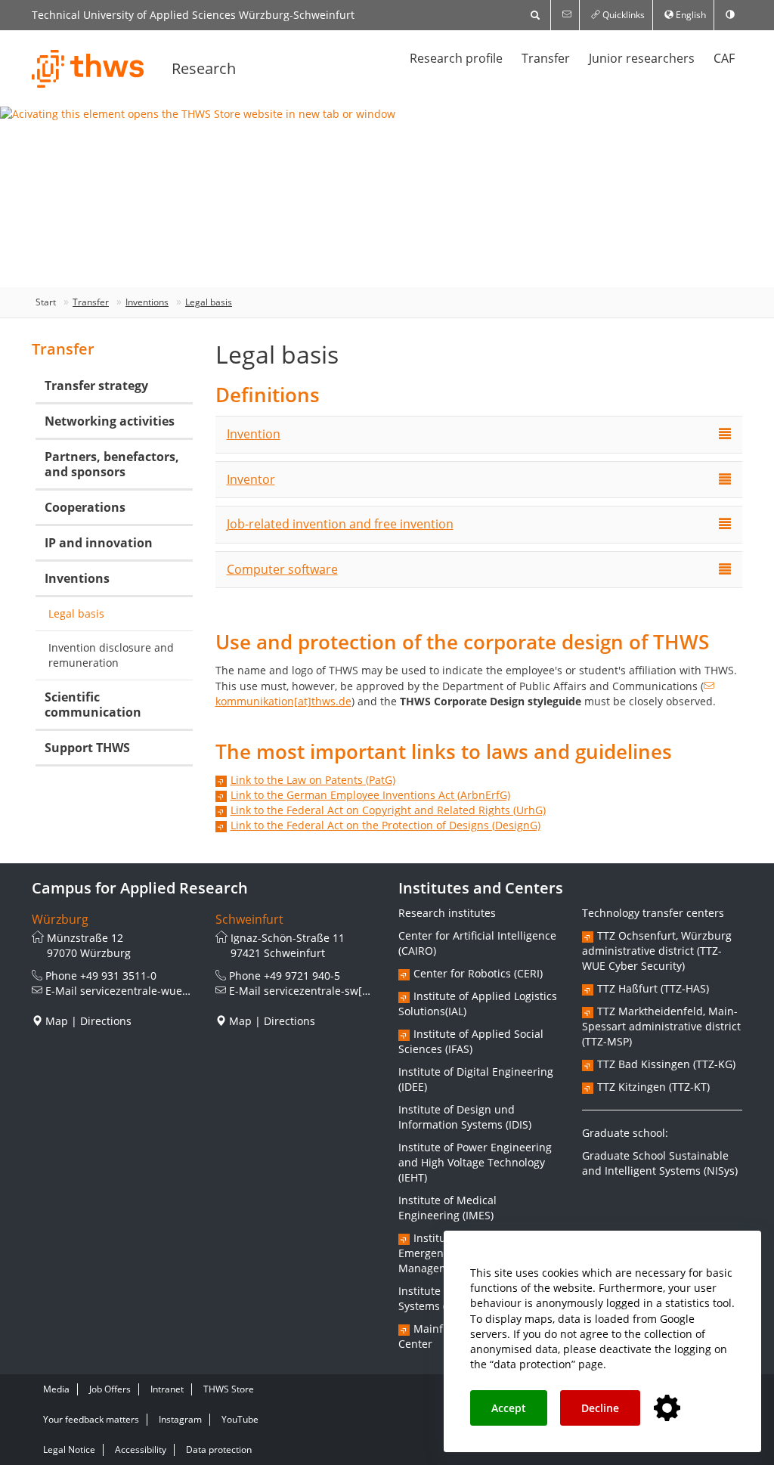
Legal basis (208, 302)
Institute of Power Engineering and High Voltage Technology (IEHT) (475, 1162)
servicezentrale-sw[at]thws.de (340, 990)
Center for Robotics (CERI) (478, 973)
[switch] (730, 15)
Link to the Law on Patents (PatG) (313, 780)
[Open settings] (667, 1408)
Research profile (456, 58)
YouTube (240, 1419)
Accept (508, 1408)
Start (46, 302)
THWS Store (228, 1389)
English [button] (689, 14)
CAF (724, 58)
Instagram (180, 1419)
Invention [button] (253, 434)
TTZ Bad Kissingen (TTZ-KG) (666, 1064)
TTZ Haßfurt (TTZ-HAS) (653, 988)
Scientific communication (93, 704)
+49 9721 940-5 (302, 975)
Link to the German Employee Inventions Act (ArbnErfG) (370, 795)
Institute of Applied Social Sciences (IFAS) (470, 1041)
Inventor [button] (251, 479)
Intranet (167, 1389)
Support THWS (87, 747)
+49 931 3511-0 (118, 975)
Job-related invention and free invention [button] (340, 524)
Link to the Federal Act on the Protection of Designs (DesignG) (385, 825)
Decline (600, 1408)
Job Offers (110, 1389)
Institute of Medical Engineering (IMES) (447, 1207)
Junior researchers (642, 58)
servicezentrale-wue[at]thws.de (160, 990)
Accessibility (140, 1449)
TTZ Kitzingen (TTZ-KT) (653, 1086)
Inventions (147, 302)
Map (56, 1021)
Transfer (546, 58)
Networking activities (110, 421)
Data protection (219, 1449)
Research (204, 68)
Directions (106, 1021)
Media (56, 1389)
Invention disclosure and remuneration (111, 655)
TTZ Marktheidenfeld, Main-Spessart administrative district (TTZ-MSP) (661, 1026)
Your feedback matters (91, 1419)
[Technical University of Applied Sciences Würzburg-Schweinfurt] (88, 69)
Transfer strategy (96, 385)
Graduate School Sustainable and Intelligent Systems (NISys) (660, 1163)
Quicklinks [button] (622, 14)
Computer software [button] (282, 569)
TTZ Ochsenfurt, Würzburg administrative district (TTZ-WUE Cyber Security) (657, 950)
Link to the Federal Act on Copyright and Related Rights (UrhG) (388, 810)
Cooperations (85, 507)
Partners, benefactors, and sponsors (112, 464)
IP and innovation (99, 542)
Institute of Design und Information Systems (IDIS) (464, 1117)
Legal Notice (69, 1449)
